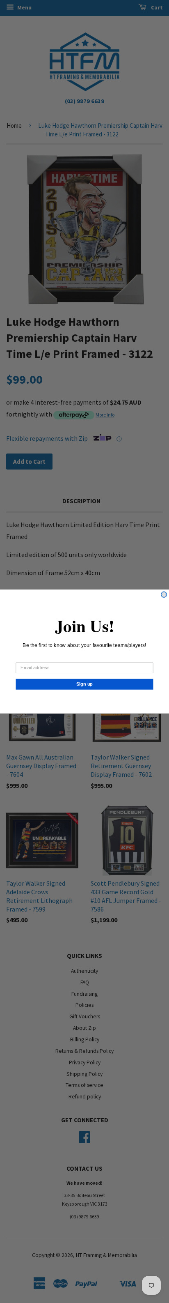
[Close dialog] (164, 594)
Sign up (84, 683)
